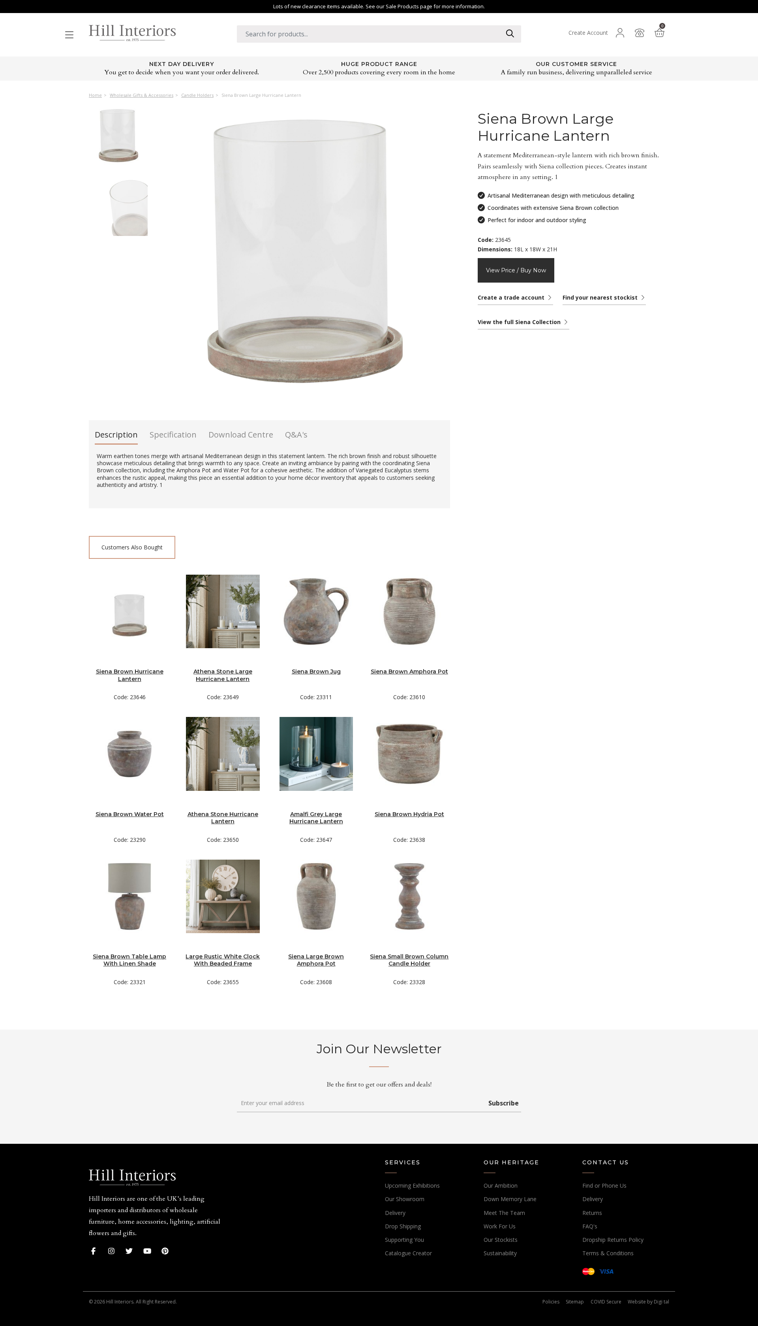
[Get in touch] (639, 33)
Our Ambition (501, 1185)
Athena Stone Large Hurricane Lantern (222, 675)
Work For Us (500, 1226)
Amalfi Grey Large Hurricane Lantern (316, 818)
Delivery (395, 1213)
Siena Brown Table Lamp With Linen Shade (129, 960)
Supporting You (404, 1239)
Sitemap (575, 1301)
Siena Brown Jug (316, 671)
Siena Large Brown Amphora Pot (316, 960)
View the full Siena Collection (520, 322)
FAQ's (589, 1226)
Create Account (588, 32)
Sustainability (500, 1253)
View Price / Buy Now (516, 270)
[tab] (116, 437)
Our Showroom (404, 1199)
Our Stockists (501, 1239)
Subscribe (503, 1103)
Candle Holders (197, 95)
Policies (550, 1301)
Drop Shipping (403, 1226)
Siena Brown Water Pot (130, 814)
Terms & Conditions (608, 1253)
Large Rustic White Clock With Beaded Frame (223, 960)
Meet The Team (504, 1213)
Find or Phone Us (604, 1185)
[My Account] (620, 33)
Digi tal (661, 1301)
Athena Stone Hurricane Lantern (223, 818)
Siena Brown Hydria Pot (409, 814)
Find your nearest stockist (601, 297)
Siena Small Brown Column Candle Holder (409, 960)
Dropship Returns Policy (613, 1239)
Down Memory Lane (510, 1199)
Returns (592, 1213)
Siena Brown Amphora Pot (409, 671)
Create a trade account (512, 297)
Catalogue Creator (408, 1253)
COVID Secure (606, 1301)
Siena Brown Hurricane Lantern (129, 675)
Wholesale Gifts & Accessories (141, 95)
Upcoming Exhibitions (412, 1185)
